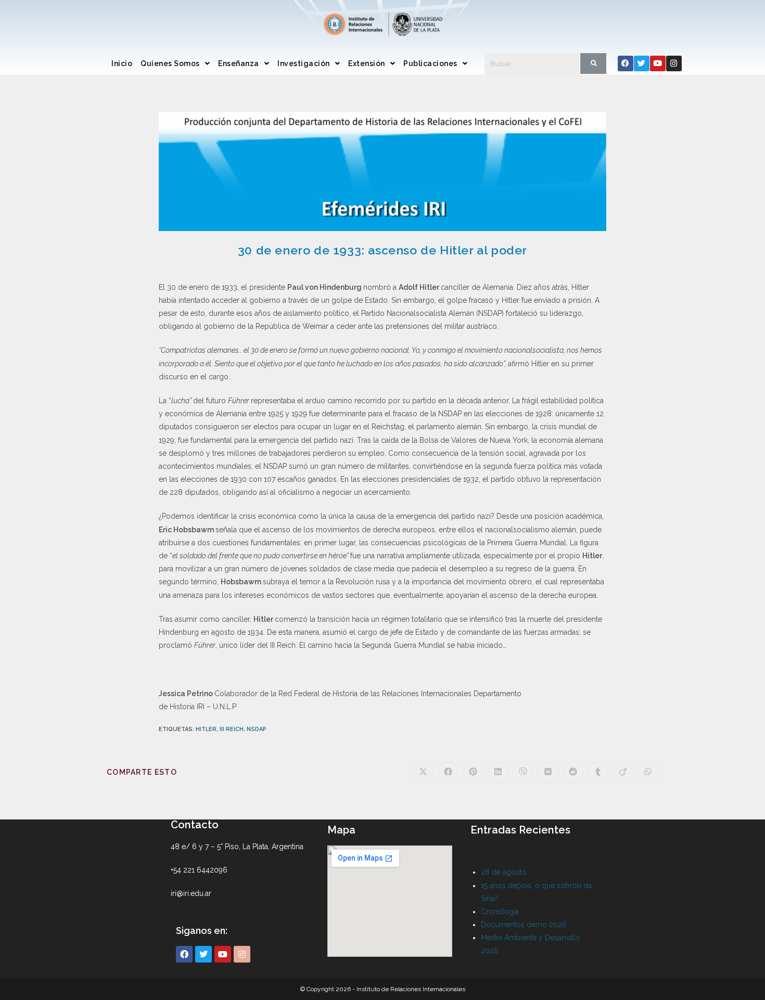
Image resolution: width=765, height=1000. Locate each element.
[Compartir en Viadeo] (623, 772)
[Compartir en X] (423, 772)
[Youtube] (658, 63)
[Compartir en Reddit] (573, 772)
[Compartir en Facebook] (448, 772)
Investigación (303, 63)
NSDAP (256, 729)
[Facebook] (625, 63)
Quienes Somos (170, 63)
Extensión (366, 63)
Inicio (121, 63)
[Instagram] (674, 63)
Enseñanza (238, 63)
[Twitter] (641, 63)
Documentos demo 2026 (524, 924)
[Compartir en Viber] (523, 772)
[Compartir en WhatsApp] (648, 772)
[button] (175, 63)
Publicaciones (430, 63)
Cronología (500, 911)
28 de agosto (503, 872)
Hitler (206, 729)
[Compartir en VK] (548, 772)
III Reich (232, 729)
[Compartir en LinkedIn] (498, 772)
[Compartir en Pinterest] (473, 772)
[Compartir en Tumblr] (598, 772)
